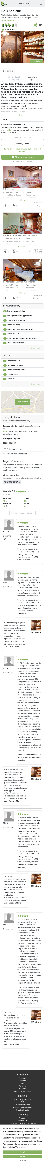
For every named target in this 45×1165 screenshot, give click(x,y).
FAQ (22, 1102)
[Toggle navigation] (41, 3)
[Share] (36, 26)
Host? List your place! (22, 1099)
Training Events (22, 1110)
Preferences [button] (20, 1147)
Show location (7, 20)
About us (22, 1078)
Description (8, 71)
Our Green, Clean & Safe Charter (22, 1123)
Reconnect (22, 1121)
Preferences (23, 1161)
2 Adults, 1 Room (22, 143)
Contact (22, 1088)
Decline (22, 1156)
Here (10, 130)
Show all (23, 200)
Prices (5, 119)
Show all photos (36, 61)
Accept (22, 1152)
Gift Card (25, 3)
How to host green (22, 1105)
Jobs (22, 1083)
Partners (22, 1086)
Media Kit (22, 1081)
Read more (23, 115)
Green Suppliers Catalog (22, 1107)
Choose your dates (24, 157)
